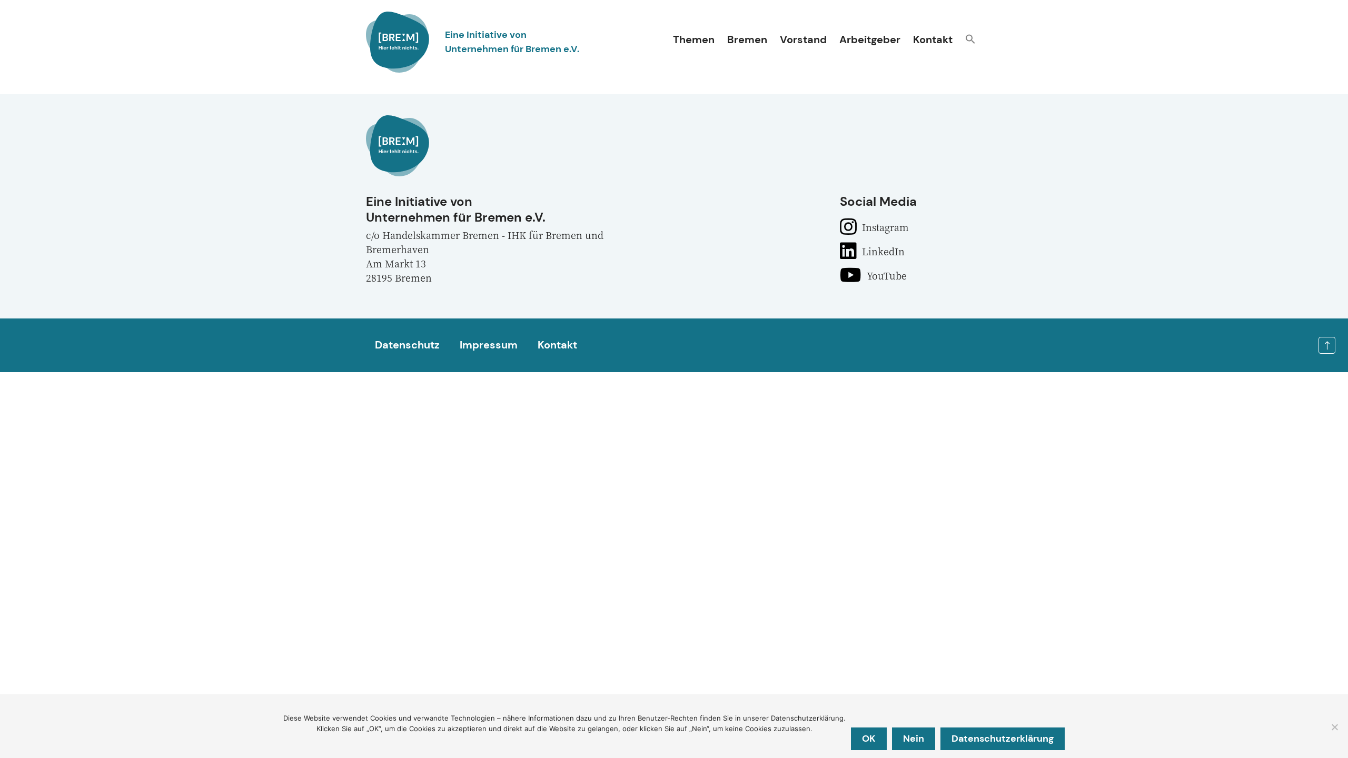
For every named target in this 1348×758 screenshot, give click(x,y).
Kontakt (933, 39)
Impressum (489, 345)
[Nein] (1334, 727)
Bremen (747, 39)
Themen (694, 39)
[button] (970, 40)
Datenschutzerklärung (1002, 738)
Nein (913, 738)
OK (869, 738)
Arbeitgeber (869, 39)
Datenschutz (407, 345)
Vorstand (803, 39)
